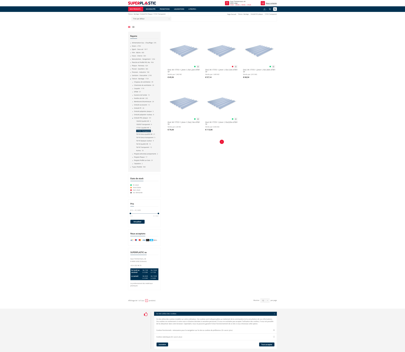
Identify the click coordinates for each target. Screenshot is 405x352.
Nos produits (135, 9)
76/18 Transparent (142, 147)
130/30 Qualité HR (142, 121)
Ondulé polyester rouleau (143, 115)
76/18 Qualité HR (142, 144)
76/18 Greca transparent (144, 137)
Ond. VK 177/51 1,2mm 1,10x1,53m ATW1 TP (221, 71)
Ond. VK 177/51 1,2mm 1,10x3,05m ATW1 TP (221, 123)
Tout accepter (266, 344)
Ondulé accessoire (140, 105)
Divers (134, 46)
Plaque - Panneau (138, 66)
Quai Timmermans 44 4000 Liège (237, 2)
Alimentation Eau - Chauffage (142, 43)
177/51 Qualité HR (142, 128)
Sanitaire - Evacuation (139, 75)
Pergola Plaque (139, 157)
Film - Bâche (136, 53)
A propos (192, 9)
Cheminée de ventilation (142, 85)
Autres (138, 151)
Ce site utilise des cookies (166, 313)
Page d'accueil (231, 14)
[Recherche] (275, 9)
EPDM (136, 92)
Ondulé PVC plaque (257, 14)
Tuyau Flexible (137, 167)
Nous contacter (271, 3)
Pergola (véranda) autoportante (145, 154)
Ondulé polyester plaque (143, 111)
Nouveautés (150, 9)
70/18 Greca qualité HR (144, 134)
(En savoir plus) (226, 330)
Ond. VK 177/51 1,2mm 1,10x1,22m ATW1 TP (184, 71)
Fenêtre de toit (139, 98)
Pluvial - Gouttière (138, 69)
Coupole (137, 88)
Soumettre (162, 344)
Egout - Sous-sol (137, 49)
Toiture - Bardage (243, 14)
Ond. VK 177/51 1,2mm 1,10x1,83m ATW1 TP (259, 71)
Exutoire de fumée (140, 95)
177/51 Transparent (144, 131)
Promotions (165, 9)
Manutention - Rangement (141, 59)
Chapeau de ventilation (142, 82)
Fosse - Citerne (137, 56)
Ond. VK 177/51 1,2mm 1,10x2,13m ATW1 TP (184, 123)
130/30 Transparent (143, 124)
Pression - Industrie (139, 72)
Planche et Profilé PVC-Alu (141, 62)
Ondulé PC (138, 108)
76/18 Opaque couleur (144, 141)
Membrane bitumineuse (142, 102)
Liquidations (179, 9)
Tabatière (137, 164)
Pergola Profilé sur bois (142, 160)
